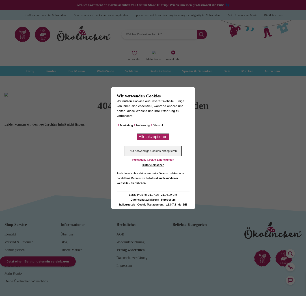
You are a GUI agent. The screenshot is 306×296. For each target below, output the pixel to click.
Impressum (168, 199)
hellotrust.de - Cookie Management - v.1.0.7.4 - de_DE (153, 204)
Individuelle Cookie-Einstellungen (153, 159)
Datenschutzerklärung (145, 199)
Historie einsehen (153, 165)
